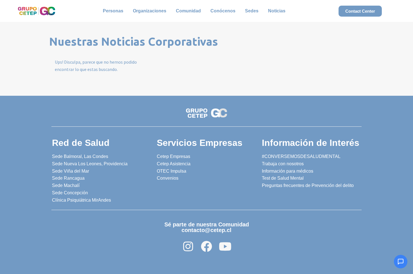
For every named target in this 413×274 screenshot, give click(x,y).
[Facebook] (206, 246)
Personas (113, 10)
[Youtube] (225, 246)
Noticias (276, 10)
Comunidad (188, 10)
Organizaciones (149, 10)
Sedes (251, 10)
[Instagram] (188, 246)
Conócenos (222, 10)
